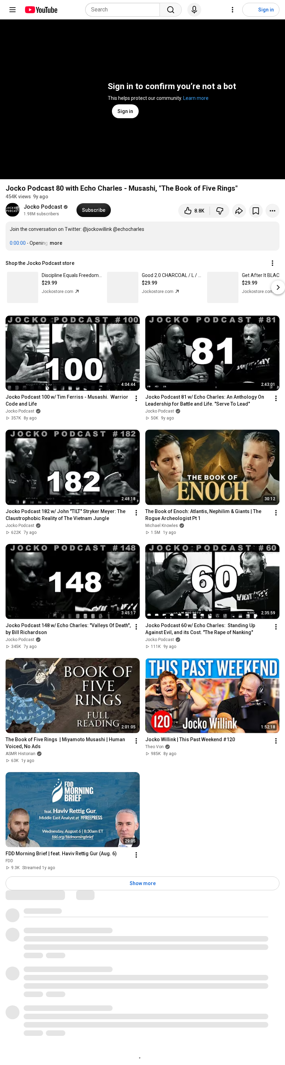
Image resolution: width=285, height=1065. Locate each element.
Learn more (196, 98)
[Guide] (12, 10)
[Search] (171, 10)
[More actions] (272, 211)
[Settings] (232, 10)
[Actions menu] (272, 263)
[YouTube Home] (40, 9)
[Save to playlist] (256, 211)
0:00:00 (18, 243)
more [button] (56, 243)
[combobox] (124, 10)
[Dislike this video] (219, 211)
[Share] (239, 211)
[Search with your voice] (194, 10)
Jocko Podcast (43, 207)
